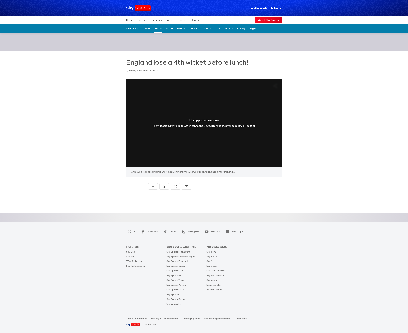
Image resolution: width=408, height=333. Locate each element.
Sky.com (211, 252)
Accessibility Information (217, 318)
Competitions (223, 28)
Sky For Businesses (216, 271)
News (147, 28)
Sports (141, 20)
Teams (205, 28)
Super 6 (130, 256)
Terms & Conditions (136, 318)
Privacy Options (191, 318)
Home (129, 20)
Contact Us (241, 318)
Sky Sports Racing (176, 299)
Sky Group (211, 266)
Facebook (152, 232)
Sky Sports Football (177, 261)
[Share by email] (186, 186)
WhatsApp (237, 232)
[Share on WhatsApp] (175, 186)
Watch (170, 20)
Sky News (211, 256)
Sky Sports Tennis (175, 280)
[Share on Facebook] (153, 186)
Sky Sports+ (172, 294)
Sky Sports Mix (174, 304)
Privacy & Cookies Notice (164, 318)
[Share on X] (164, 186)
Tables (193, 28)
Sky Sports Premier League (180, 256)
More (194, 20)
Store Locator (213, 285)
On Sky (241, 28)
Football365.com (135, 266)
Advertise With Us (216, 290)
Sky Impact (212, 280)
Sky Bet (182, 20)
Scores (156, 20)
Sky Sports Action (176, 285)
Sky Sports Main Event (178, 252)
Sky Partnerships (215, 275)
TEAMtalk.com (134, 261)
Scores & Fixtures (176, 28)
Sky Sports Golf (174, 271)
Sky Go (210, 261)
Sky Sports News (175, 290)
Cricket (132, 28)
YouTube (215, 232)
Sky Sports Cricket (176, 266)
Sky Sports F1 (173, 275)
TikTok (172, 232)
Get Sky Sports (258, 8)
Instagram (193, 232)
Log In (277, 8)
